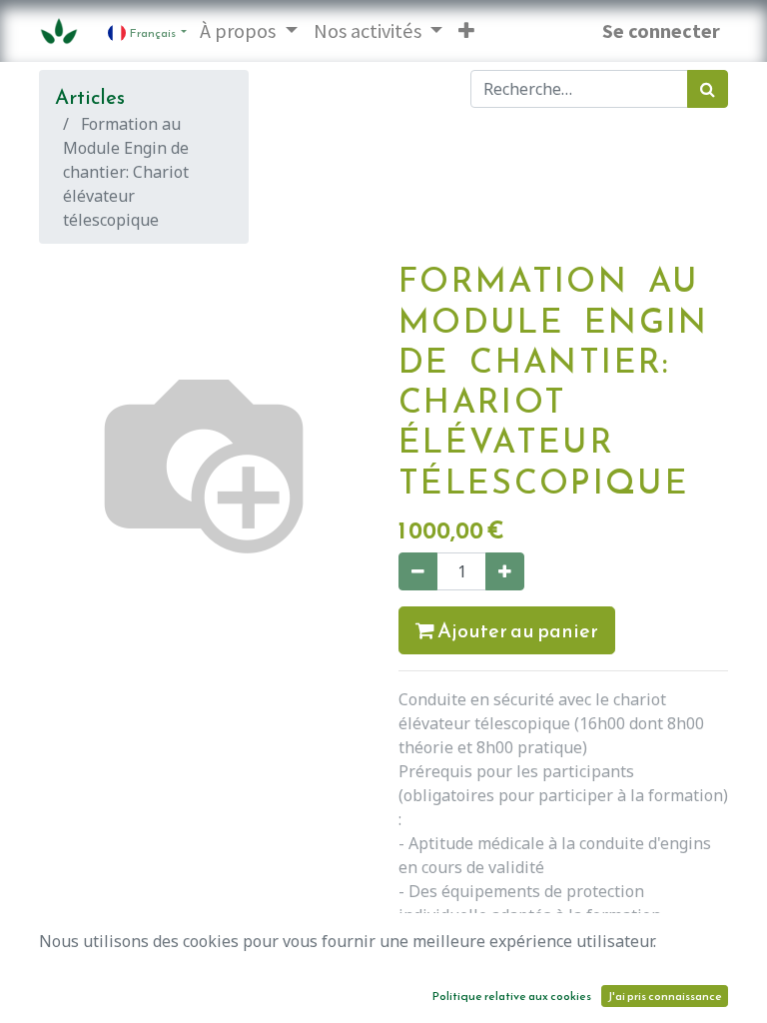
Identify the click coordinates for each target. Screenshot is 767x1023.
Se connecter (661, 31)
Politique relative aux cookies (511, 996)
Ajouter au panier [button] (516, 630)
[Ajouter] (504, 571)
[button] (466, 31)
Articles (90, 97)
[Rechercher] (707, 89)
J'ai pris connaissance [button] (664, 996)
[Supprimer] (417, 571)
